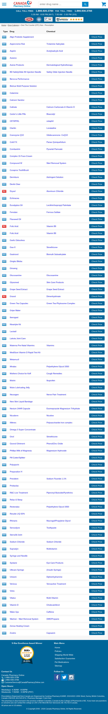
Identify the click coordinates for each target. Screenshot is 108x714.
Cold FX (13, 142)
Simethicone (52, 247)
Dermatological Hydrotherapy (60, 65)
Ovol (12, 436)
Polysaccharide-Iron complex (59, 422)
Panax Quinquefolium (56, 142)
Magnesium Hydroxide (57, 450)
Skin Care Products (55, 282)
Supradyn (14, 549)
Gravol (13, 296)
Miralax (13, 366)
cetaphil (50, 121)
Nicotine (50, 415)
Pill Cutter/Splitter (17, 458)
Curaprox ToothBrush (19, 170)
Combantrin (15, 149)
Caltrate (13, 107)
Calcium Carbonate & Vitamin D (61, 107)
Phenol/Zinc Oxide (55, 443)
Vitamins (50, 345)
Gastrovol (14, 254)
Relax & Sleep (16, 500)
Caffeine (50, 612)
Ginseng (13, 268)
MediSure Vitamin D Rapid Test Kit (25, 352)
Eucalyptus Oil (16, 205)
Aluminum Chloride (55, 191)
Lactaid (13, 331)
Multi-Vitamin (52, 598)
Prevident (14, 479)
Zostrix (13, 633)
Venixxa (13, 584)
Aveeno (13, 58)
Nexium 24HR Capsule (20, 408)
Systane (13, 563)
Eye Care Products (55, 563)
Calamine (14, 93)
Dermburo (14, 177)
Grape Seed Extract (18, 289)
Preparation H (16, 472)
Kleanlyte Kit (15, 324)
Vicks (12, 591)
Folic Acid (14, 226)
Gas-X (12, 247)
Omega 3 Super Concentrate (23, 429)
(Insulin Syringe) (54, 570)
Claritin (13, 128)
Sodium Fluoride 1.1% (56, 479)
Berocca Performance (19, 79)
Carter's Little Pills (18, 114)
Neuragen (14, 394)
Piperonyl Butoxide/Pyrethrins (60, 493)
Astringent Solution (55, 177)
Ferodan (13, 212)
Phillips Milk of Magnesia (21, 450)
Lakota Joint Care (18, 338)
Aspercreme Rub (17, 44)
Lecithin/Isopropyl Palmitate (59, 205)
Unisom (13, 577)
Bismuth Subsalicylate (56, 254)
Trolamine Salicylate (55, 44)
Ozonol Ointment (17, 443)
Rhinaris (13, 521)
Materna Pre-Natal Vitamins (22, 345)
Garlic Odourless (17, 240)
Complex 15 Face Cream (21, 156)
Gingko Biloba (16, 261)
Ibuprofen (51, 380)
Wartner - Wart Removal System (24, 619)
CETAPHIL (14, 121)
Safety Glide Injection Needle (59, 72)
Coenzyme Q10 (17, 135)
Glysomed (14, 282)
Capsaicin (51, 633)
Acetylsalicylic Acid (55, 51)
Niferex (13, 422)
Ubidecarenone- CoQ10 (57, 135)
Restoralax (14, 507)
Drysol (12, 191)
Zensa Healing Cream (19, 626)
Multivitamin (52, 549)
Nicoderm (14, 415)
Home (3, 25)
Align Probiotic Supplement (22, 37)
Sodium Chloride (17, 542)
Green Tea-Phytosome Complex (61, 303)
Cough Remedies (54, 373)
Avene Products (17, 65)
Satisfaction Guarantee (65, 658)
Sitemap (58, 666)
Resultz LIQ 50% (17, 514)
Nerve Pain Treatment (56, 394)
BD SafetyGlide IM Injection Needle (25, 72)
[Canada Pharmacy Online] (22, 7)
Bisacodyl (51, 114)
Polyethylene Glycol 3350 (58, 366)
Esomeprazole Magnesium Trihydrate (63, 408)
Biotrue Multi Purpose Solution (23, 86)
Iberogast (14, 317)
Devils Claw (15, 184)
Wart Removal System (56, 163)
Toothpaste (51, 528)
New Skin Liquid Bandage (21, 401)
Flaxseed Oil (15, 219)
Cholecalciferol (53, 605)
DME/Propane (53, 619)
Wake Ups (14, 612)
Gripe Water (15, 310)
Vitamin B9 (51, 226)
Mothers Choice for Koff (20, 373)
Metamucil (14, 359)
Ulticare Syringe (17, 570)
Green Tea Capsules (19, 303)
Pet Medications (62, 662)
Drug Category (13, 25)
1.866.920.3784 (44, 10)
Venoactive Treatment (56, 584)
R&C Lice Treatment (19, 493)
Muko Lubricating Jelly (20, 387)
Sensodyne (15, 528)
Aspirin (13, 51)
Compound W (16, 163)
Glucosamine (16, 275)
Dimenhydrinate (54, 296)
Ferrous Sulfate (53, 212)
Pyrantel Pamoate (54, 149)
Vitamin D (14, 605)
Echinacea (14, 198)
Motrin (12, 380)
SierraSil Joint (16, 535)
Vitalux (13, 598)
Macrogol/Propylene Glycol (58, 521)
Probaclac (14, 486)
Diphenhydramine (54, 577)
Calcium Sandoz (17, 100)
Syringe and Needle (18, 556)
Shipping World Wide (64, 655)
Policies (58, 651)
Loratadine (51, 128)
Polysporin (14, 465)
